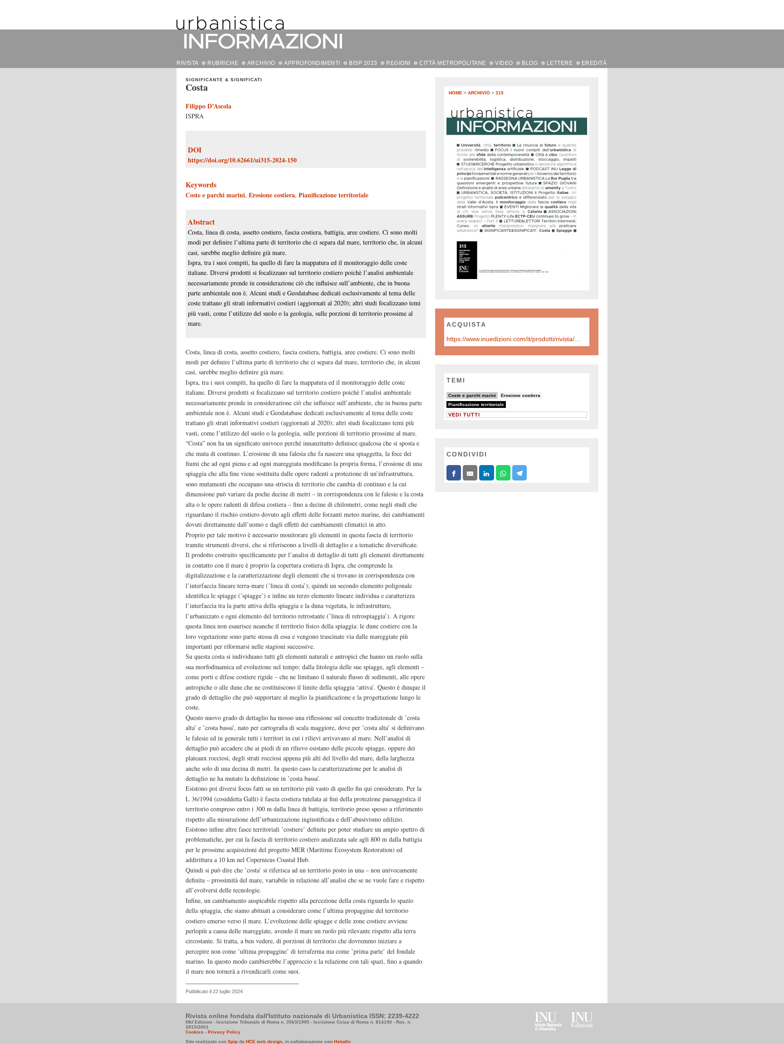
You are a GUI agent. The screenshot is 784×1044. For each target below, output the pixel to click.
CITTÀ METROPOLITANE (452, 63)
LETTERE (560, 63)
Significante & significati (224, 79)
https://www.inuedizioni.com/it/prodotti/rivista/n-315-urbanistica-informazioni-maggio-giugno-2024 (514, 339)
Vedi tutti (464, 414)
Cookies (195, 1031)
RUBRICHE (222, 63)
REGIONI (398, 63)
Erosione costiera (272, 195)
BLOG (530, 63)
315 (499, 92)
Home (455, 92)
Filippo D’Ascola (208, 106)
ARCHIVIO (261, 63)
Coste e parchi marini (215, 195)
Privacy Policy (224, 1031)
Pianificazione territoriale (333, 195)
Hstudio (342, 1041)
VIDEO (504, 63)
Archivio (479, 92)
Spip (233, 1041)
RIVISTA (187, 63)
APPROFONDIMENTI (312, 63)
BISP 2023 (363, 63)
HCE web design (264, 1041)
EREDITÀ (594, 63)
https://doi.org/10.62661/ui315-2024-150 (242, 160)
